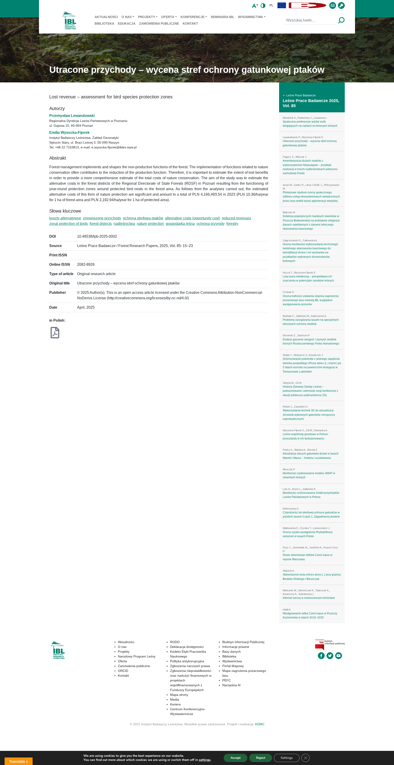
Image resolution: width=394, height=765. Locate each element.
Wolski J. (288, 406)
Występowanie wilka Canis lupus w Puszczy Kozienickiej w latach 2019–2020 (310, 615)
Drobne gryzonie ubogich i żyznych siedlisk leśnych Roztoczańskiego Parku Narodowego (311, 341)
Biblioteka (104, 23)
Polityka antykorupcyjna (187, 661)
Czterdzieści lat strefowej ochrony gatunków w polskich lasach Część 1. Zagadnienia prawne (311, 514)
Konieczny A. (290, 594)
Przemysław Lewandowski (72, 116)
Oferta (167, 17)
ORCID (123, 671)
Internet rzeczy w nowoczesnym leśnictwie (309, 597)
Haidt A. (287, 609)
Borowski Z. (289, 335)
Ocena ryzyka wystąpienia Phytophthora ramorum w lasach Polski (307, 534)
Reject (260, 758)
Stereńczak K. (306, 590)
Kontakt (190, 23)
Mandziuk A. (289, 117)
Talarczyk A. (322, 590)
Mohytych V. (300, 355)
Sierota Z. (312, 449)
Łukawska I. (320, 117)
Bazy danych (231, 651)
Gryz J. (287, 547)
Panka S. (288, 449)
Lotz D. (287, 489)
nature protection (150, 224)
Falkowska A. (310, 240)
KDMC (259, 724)
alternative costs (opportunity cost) (192, 218)
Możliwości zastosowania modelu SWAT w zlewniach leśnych (309, 475)
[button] (281, 5)
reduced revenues (236, 218)
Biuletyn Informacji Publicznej (243, 642)
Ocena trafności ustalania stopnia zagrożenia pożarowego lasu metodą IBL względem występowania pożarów (311, 300)
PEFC (226, 680)
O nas (127, 17)
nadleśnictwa (124, 224)
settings (204, 760)
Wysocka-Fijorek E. (313, 137)
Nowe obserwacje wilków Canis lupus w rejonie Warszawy (307, 557)
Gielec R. (299, 185)
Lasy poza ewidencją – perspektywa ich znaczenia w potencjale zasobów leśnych (308, 278)
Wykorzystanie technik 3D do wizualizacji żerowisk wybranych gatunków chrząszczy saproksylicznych (309, 415)
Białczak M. (289, 212)
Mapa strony (179, 695)
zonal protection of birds (68, 224)
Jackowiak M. (300, 547)
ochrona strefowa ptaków (143, 218)
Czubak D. (289, 292)
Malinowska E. (291, 528)
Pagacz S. (288, 156)
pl (271, 5)
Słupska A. (300, 449)
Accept (236, 758)
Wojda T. (287, 355)
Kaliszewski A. (319, 316)
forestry (232, 224)
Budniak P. (288, 316)
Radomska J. (305, 117)
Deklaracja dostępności (187, 647)
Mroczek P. (289, 469)
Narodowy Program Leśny (137, 656)
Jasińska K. (315, 547)
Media (174, 699)
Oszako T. (306, 528)
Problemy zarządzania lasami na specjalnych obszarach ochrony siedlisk (311, 322)
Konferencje (193, 17)
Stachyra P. (303, 335)
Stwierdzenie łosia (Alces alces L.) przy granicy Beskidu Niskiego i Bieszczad (312, 576)
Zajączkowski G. (292, 240)
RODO (175, 642)
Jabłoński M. (303, 316)
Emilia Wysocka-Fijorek (69, 132)
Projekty (146, 17)
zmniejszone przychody (102, 218)
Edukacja (126, 23)
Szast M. (288, 185)
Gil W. (299, 382)
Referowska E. (291, 508)
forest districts (101, 224)
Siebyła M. (288, 382)
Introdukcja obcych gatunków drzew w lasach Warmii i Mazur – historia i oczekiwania (311, 455)
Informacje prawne (235, 647)
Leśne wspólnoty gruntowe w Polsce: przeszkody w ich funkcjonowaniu (306, 436)
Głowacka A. (321, 430)
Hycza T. (288, 272)
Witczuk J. (301, 156)
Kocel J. (296, 489)
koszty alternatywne (65, 218)
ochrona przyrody (211, 224)
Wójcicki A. (289, 570)
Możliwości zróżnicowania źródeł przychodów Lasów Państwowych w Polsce (311, 495)
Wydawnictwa (250, 17)
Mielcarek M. (290, 590)
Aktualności (106, 17)
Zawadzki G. (301, 406)
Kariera (175, 704)
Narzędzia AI (231, 685)
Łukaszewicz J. (321, 528)
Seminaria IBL (222, 17)
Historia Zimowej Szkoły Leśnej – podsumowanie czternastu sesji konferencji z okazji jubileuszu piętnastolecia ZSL (310, 391)
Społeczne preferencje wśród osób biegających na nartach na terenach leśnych (310, 123)
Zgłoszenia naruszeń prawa (190, 666)
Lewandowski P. (292, 137)
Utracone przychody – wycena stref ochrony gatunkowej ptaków (310, 143)
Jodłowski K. (309, 489)
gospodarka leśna (180, 224)
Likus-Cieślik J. (314, 185)
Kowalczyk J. (316, 355)
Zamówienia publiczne (159, 23)
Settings (287, 758)
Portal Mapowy (233, 666)
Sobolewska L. (306, 594)
